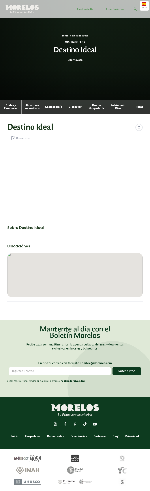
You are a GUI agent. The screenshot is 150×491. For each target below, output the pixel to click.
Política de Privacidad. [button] (73, 381)
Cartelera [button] (100, 436)
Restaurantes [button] (55, 436)
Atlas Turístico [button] (115, 9)
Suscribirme (126, 371)
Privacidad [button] (132, 436)
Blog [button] (115, 436)
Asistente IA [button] (85, 9)
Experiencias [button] (79, 436)
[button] (10, 107)
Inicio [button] (65, 35)
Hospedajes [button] (32, 436)
